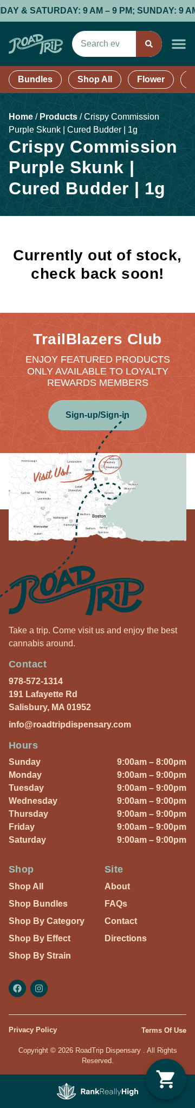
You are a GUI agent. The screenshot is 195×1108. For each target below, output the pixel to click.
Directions (126, 938)
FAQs (116, 903)
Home (21, 116)
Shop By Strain (40, 955)
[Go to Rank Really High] (97, 1091)
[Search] (149, 44)
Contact (121, 921)
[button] (178, 43)
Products (58, 116)
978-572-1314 (36, 681)
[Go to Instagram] (39, 988)
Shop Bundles (38, 903)
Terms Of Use (163, 1030)
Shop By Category (46, 921)
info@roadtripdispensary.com (70, 724)
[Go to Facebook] (17, 988)
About (117, 886)
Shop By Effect (39, 938)
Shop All (94, 79)
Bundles (35, 79)
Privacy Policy (33, 1030)
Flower (151, 79)
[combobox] (104, 44)
